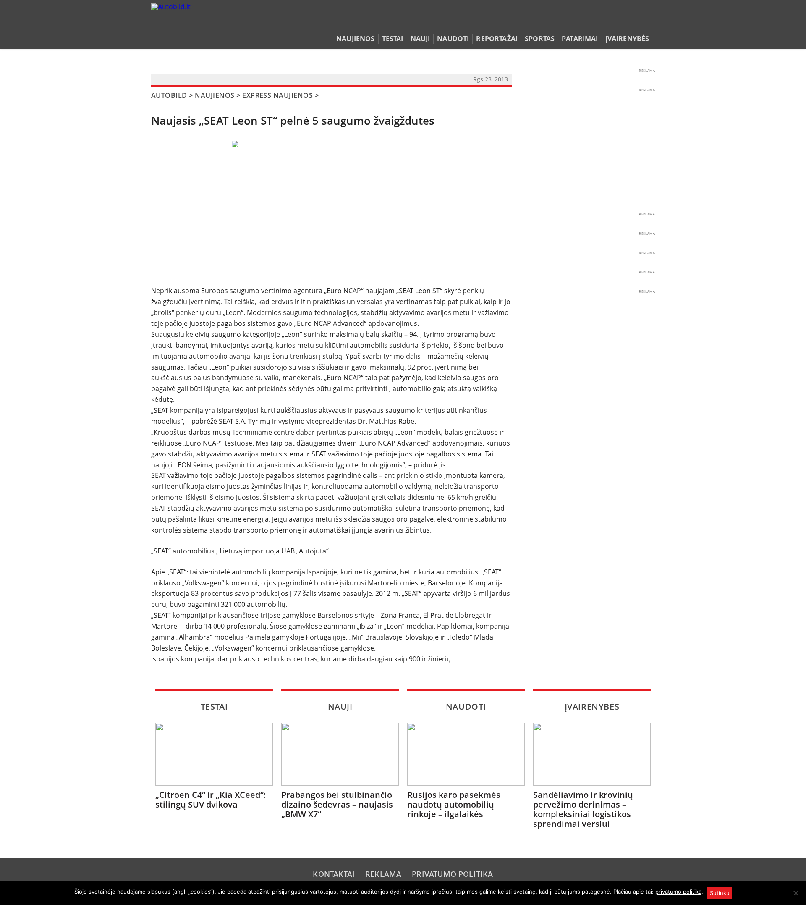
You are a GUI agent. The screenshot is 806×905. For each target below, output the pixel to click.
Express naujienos (277, 95)
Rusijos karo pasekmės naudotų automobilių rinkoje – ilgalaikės (453, 804)
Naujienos (355, 38)
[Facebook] (637, 23)
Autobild (169, 95)
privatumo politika (678, 891)
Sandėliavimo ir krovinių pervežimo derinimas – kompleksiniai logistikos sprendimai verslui (583, 809)
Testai (392, 38)
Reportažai (497, 38)
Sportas (540, 38)
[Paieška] (611, 23)
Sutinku (720, 892)
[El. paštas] (624, 23)
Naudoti (453, 38)
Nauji (420, 38)
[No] (795, 893)
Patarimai (580, 38)
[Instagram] (648, 23)
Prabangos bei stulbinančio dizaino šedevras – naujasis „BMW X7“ (337, 804)
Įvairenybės (627, 38)
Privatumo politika (452, 874)
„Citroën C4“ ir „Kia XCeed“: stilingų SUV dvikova (210, 799)
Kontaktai (334, 874)
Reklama (383, 874)
